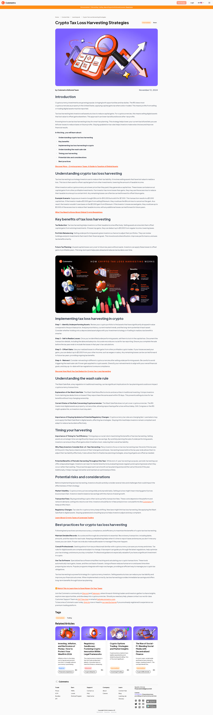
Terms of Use (113, 712)
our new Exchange (109, 602)
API (56, 699)
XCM (56, 693)
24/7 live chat (83, 599)
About (105, 691)
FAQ (88, 693)
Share (155, 22)
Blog (120, 693)
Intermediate (146, 22)
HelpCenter (90, 696)
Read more (129, 7)
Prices (57, 691)
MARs (73, 691)
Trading (69, 618)
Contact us (90, 691)
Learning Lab (76, 17)
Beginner (61, 668)
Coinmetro (147, 502)
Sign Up (87, 602)
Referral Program (76, 696)
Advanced (88, 668)
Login (192, 2)
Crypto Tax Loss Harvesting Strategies (94, 17)
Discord (85, 593)
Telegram (96, 593)
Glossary (121, 699)
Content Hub (65, 17)
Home (57, 17)
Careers (105, 693)
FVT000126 (138, 694)
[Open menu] (209, 2)
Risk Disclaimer (100, 712)
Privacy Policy (107, 712)
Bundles (57, 696)
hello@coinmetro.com (106, 599)
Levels (73, 693)
